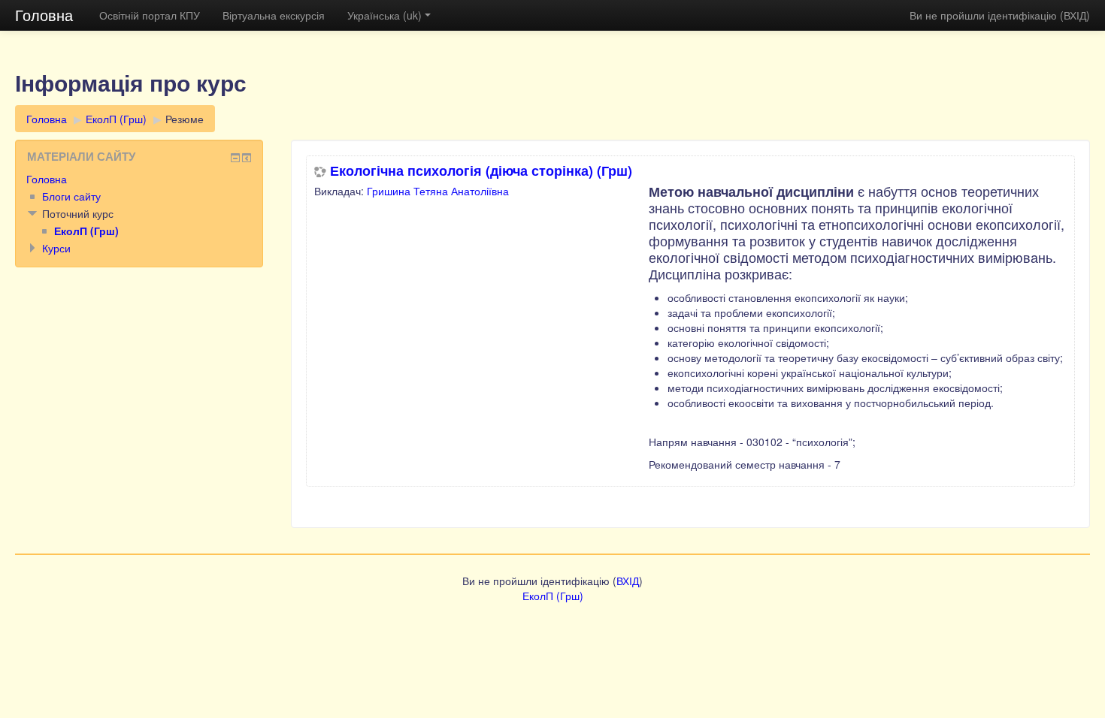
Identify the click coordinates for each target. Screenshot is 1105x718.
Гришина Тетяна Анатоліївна (438, 190)
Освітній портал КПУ (149, 15)
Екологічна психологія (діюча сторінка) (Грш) (481, 170)
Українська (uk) (384, 15)
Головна (44, 15)
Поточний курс (78, 213)
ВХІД (1075, 15)
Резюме (184, 118)
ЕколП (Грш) (116, 118)
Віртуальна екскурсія (274, 15)
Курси (56, 247)
